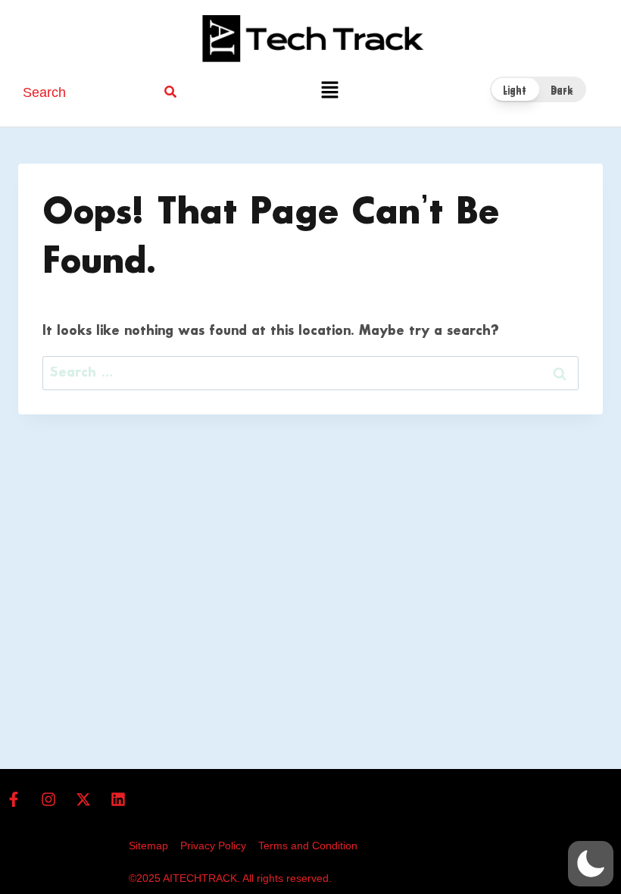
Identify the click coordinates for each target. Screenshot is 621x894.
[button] (329, 92)
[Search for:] (310, 373)
